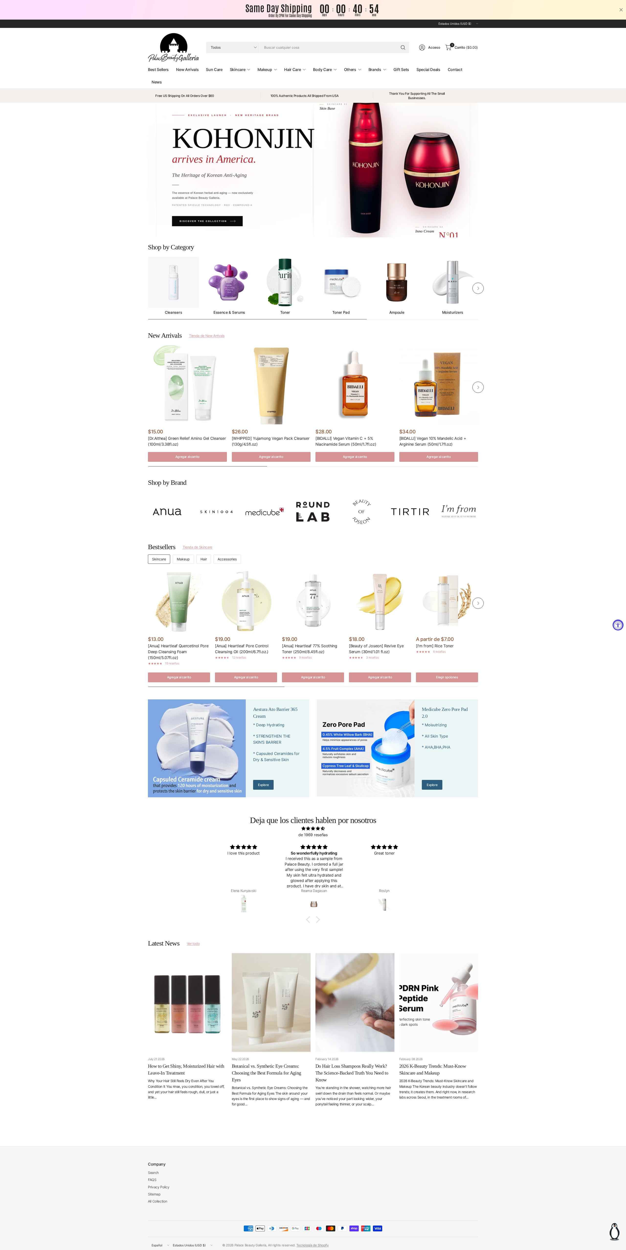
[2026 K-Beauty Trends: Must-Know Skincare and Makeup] (438, 1002)
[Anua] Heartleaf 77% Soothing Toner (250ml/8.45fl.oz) (309, 648)
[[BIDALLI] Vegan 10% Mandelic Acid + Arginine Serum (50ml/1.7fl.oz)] (438, 384)
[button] (309, 919)
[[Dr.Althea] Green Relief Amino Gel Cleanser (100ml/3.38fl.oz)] (187, 384)
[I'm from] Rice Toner (434, 645)
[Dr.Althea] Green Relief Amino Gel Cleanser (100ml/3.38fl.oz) (187, 441)
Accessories (227, 559)
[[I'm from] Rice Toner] (447, 601)
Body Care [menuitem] (322, 69)
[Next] (478, 288)
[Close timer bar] (621, 10)
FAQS (152, 1180)
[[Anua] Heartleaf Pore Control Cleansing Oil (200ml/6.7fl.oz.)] (246, 601)
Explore (263, 785)
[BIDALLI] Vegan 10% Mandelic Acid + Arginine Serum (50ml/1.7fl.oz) (432, 441)
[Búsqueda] (403, 47)
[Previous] (148, 288)
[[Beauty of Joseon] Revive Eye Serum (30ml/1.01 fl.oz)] (380, 601)
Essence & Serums (229, 312)
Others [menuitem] (350, 69)
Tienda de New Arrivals (206, 336)
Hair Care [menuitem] (292, 69)
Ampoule (396, 312)
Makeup (183, 559)
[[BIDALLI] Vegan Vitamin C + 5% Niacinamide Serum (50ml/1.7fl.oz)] (354, 384)
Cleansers (173, 312)
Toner (285, 312)
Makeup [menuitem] (264, 69)
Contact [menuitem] (455, 69)
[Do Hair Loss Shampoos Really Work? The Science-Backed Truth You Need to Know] (354, 1002)
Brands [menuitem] (375, 69)
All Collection (157, 1201)
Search (153, 1172)
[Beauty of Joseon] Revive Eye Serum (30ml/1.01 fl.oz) (376, 648)
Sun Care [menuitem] (214, 69)
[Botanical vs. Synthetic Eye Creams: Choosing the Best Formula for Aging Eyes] (271, 1002)
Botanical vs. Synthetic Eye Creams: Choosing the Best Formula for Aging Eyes (266, 1072)
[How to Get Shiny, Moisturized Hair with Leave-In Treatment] (187, 1002)
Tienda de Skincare (197, 547)
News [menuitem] (157, 82)
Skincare (159, 559)
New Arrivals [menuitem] (187, 69)
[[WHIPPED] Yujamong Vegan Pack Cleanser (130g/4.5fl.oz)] (271, 384)
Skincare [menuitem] (237, 69)
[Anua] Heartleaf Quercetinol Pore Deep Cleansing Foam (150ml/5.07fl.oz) (178, 651)
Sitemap (154, 1194)
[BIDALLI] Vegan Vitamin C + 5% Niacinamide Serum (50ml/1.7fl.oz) (345, 441)
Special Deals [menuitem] (428, 69)
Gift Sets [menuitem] (401, 69)
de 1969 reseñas (312, 834)
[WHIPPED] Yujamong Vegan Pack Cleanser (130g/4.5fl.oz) (271, 441)
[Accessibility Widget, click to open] (618, 625)
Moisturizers (452, 312)
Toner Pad (341, 312)
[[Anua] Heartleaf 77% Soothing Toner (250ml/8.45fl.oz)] (313, 601)
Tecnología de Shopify (312, 1245)
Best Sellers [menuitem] (158, 69)
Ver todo (193, 943)
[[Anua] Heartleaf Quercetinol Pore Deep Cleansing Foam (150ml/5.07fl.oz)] (179, 601)
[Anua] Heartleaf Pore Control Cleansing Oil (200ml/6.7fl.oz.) (241, 648)
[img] (313, 828)
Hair (204, 559)
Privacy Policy (158, 1187)
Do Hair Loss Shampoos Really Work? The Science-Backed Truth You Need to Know (351, 1072)
